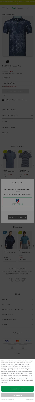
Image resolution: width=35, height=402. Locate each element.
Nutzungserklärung (28, 380)
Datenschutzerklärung (14, 380)
